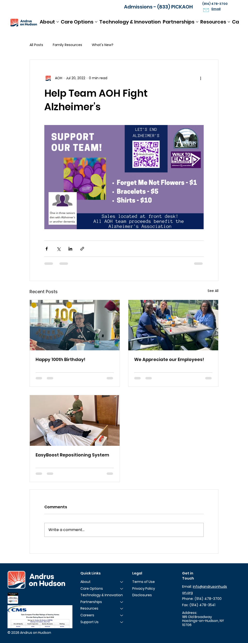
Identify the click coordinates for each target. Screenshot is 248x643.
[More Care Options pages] (96, 22)
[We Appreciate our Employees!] (173, 325)
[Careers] (122, 615)
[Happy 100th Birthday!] (75, 325)
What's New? (102, 45)
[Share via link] (82, 248)
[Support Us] (122, 622)
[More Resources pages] (229, 22)
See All (213, 290)
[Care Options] (122, 588)
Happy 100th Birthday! (60, 359)
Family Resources (67, 45)
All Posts (36, 45)
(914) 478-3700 (215, 3)
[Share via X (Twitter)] (58, 248)
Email (216, 9)
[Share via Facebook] (46, 248)
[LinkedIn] (200, 633)
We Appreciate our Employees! (169, 359)
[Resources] (122, 608)
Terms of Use (143, 581)
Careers (87, 615)
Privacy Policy (143, 588)
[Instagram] (192, 633)
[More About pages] (57, 22)
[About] (122, 582)
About (85, 581)
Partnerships (91, 601)
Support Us (89, 621)
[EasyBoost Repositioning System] (75, 420)
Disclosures (142, 595)
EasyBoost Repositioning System (72, 455)
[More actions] (201, 78)
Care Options (91, 588)
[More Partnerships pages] (197, 22)
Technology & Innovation (101, 595)
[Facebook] (185, 633)
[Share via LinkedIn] (70, 248)
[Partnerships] (122, 602)
